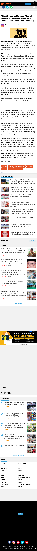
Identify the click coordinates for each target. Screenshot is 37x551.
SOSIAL (16, 169)
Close (20, 513)
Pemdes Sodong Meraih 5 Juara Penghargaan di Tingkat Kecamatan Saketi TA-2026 (14, 415)
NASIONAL (21, 475)
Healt (2, 473)
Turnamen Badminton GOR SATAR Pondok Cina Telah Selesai (12, 282)
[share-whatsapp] (11, 7)
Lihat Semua (18, 303)
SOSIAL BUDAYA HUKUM (24, 484)
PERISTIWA (29, 166)
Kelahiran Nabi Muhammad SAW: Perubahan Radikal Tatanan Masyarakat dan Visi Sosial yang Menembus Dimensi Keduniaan (11, 261)
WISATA (20, 487)
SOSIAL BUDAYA (5, 484)
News (2, 477)
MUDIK (2, 475)
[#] (18, 338)
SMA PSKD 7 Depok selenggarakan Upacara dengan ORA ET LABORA (15, 403)
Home (2, 13)
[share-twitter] (7, 7)
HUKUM (11, 166)
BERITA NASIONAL (5, 466)
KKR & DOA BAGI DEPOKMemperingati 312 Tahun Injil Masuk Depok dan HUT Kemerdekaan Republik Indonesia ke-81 (13, 294)
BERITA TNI (4, 468)
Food (2, 470)
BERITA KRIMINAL (23, 463)
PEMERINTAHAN (19, 166)
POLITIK (4, 169)
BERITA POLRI (22, 466)
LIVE (28, 4)
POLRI (10, 169)
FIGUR (20, 468)
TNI (21, 169)
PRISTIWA (3, 482)
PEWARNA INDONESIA (24, 477)
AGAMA (3, 463)
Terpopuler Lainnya (18, 455)
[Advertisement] (18, 319)
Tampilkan (32, 240)
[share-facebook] (3, 7)
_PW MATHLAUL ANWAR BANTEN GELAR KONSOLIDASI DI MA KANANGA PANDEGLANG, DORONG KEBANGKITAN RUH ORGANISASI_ (15, 426)
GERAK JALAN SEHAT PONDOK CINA (14, 446)
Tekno (2, 487)
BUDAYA (6, 13)
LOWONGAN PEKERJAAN (24, 473)
